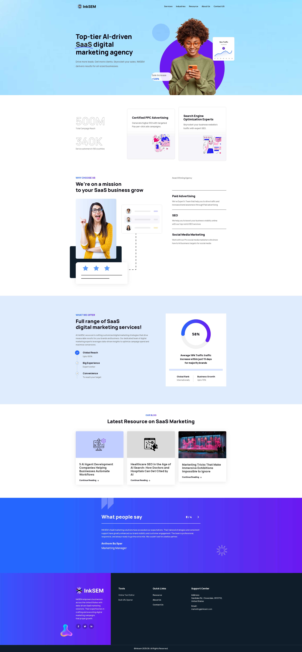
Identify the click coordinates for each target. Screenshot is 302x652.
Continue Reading (88, 480)
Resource (193, 6)
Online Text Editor (126, 595)
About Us (206, 6)
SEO (175, 215)
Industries (180, 6)
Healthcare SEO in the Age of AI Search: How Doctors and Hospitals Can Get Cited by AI (151, 469)
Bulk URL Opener (125, 600)
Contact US (219, 6)
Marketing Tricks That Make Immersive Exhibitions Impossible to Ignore (201, 468)
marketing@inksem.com (201, 609)
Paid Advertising (183, 196)
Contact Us (158, 604)
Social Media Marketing (188, 234)
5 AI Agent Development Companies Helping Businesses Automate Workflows (96, 469)
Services (168, 6)
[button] (186, 517)
